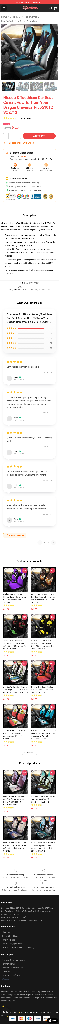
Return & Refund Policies (12, 968)
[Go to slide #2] (22, 86)
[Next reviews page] (53, 542)
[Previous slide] (5, 52)
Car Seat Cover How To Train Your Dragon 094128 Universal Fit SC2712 (43, 799)
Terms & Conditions (10, 936)
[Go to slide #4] (50, 86)
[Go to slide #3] (36, 86)
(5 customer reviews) (24, 118)
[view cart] (55, 8)
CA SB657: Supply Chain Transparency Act (20, 947)
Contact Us (6, 971)
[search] (50, 8)
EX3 (19, 287)
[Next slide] (54, 52)
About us (6, 932)
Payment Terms (8, 964)
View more (29, 752)
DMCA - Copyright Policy (12, 944)
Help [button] (54, 1021)
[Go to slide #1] (8, 86)
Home (4, 17)
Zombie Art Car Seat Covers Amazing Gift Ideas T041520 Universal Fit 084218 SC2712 (15, 690)
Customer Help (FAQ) (11, 975)
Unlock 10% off (5, 1011)
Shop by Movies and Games (23, 17)
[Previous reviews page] (39, 542)
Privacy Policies (8, 940)
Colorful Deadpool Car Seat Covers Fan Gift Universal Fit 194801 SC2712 (43, 690)
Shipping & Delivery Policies (13, 960)
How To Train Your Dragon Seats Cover (20, 21)
